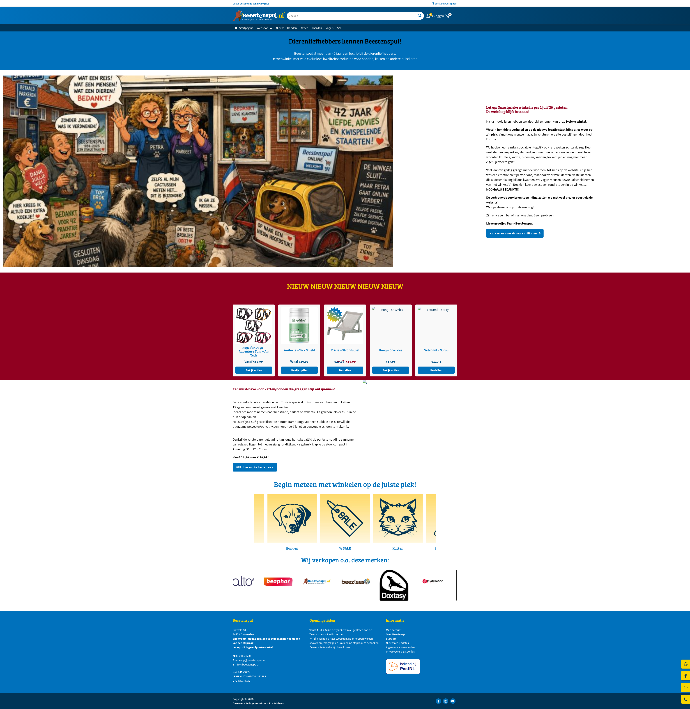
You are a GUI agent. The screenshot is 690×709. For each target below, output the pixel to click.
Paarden (317, 28)
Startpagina (246, 28)
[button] (451, 16)
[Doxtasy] (366, 585)
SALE (340, 28)
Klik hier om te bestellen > (254, 467)
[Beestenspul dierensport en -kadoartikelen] (259, 15)
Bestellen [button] (299, 370)
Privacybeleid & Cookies (400, 651)
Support (391, 638)
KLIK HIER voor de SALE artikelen (513, 233)
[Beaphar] (250, 581)
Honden (292, 28)
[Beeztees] (327, 581)
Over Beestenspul (396, 634)
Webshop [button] (262, 28)
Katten (304, 28)
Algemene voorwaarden (400, 647)
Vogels (330, 28)
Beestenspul (445, 3)
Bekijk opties (254, 370)
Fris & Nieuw (276, 703)
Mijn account (393, 630)
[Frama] (443, 585)
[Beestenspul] (289, 581)
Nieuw (280, 28)
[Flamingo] (404, 581)
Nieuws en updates (397, 643)
